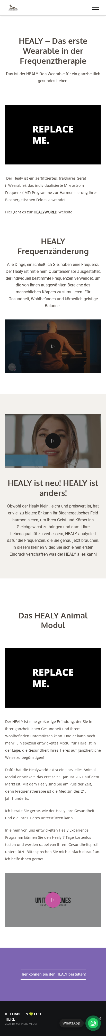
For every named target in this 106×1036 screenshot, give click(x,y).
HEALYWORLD (45, 212)
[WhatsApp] (93, 1023)
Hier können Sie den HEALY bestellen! (53, 974)
